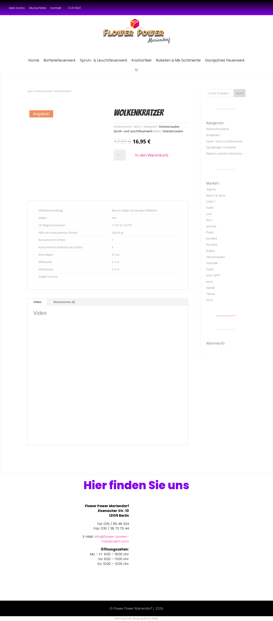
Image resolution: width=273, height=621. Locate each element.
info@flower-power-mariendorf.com (111, 539)
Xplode (210, 288)
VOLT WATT (213, 275)
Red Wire (211, 244)
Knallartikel (141, 60)
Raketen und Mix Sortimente (224, 153)
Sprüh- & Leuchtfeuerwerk (103, 60)
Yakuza (210, 294)
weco (209, 281)
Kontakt (56, 8)
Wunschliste (37, 8)
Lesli (209, 214)
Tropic (210, 269)
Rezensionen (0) (64, 302)
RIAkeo (210, 251)
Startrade (212, 263)
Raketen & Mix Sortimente (178, 60)
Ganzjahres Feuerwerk (225, 60)
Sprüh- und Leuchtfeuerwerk (133, 131)
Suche (240, 93)
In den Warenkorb (151, 155)
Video (37, 302)
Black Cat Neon (215, 195)
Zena (209, 300)
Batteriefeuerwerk (60, 60)
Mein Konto (17, 8)
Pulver (210, 232)
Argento (211, 189)
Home (33, 60)
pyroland (211, 238)
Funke (210, 208)
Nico (209, 220)
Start (30, 91)
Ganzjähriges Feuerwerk (221, 147)
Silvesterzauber (44, 91)
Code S (210, 201)
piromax (211, 226)
